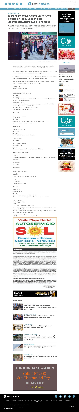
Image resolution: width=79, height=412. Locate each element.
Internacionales (64, 8)
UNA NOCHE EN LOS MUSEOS (52, 61)
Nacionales (28, 8)
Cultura (72, 8)
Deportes (50, 8)
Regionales (21, 8)
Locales (14, 8)
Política (36, 8)
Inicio (7, 8)
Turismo (57, 8)
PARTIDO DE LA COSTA (43, 61)
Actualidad (42, 8)
